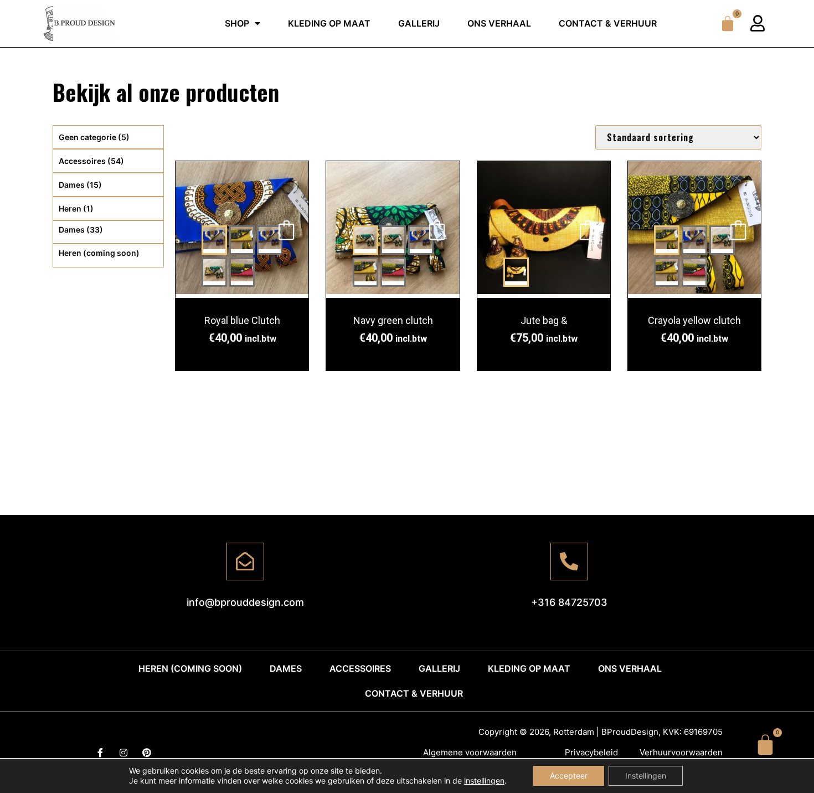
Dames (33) (81, 229)
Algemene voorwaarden (470, 752)
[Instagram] (123, 752)
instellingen (484, 780)
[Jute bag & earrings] (543, 229)
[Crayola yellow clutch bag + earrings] (666, 240)
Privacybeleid (591, 752)
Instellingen (645, 775)
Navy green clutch (393, 320)
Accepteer (569, 775)
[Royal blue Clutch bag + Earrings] (214, 240)
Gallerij (419, 23)
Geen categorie (94, 137)
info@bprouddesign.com (245, 602)
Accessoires (91, 161)
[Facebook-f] (100, 752)
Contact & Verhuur (608, 23)
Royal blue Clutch (242, 320)
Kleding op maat (329, 23)
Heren (76, 208)
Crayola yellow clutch (694, 320)
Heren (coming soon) (99, 253)
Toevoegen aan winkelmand (286, 229)
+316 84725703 (569, 602)
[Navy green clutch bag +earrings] (365, 240)
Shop (237, 23)
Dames (80, 184)
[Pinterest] (147, 752)
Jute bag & (544, 320)
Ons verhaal (499, 23)
